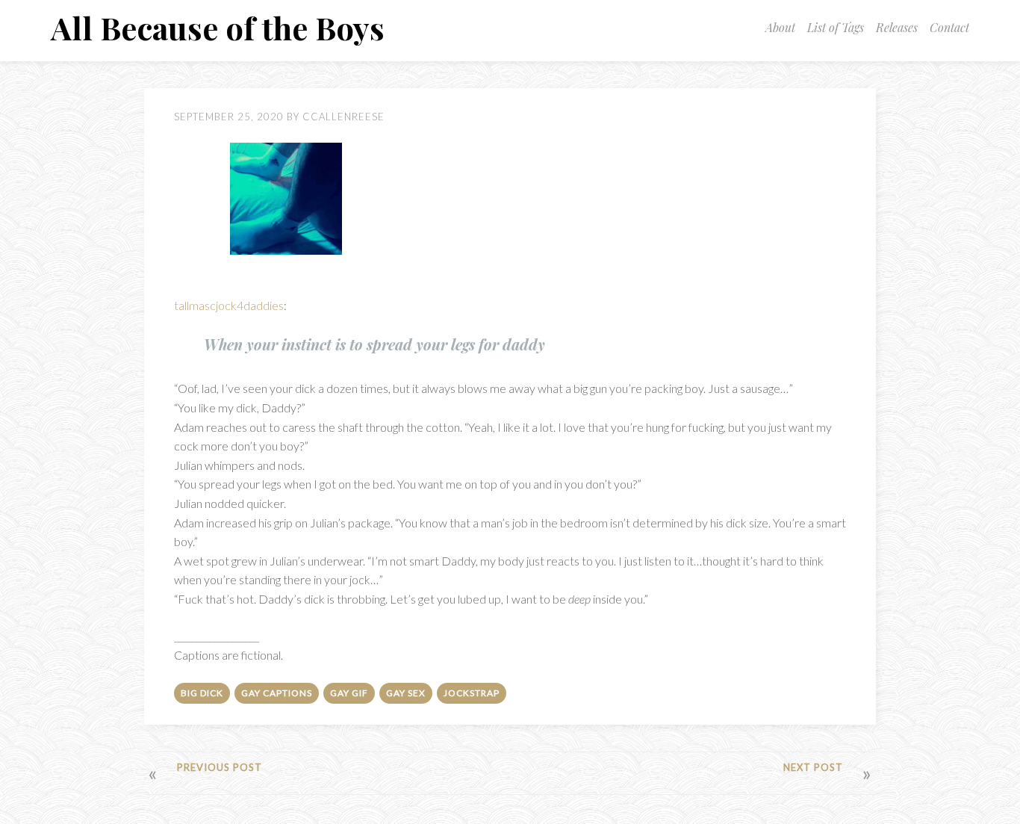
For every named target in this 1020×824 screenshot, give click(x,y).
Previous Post (219, 767)
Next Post (813, 767)
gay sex (406, 692)
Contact (949, 27)
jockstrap (472, 692)
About (780, 27)
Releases (897, 27)
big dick (202, 692)
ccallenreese (343, 117)
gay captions (276, 692)
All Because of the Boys (218, 28)
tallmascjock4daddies (229, 305)
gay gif (349, 692)
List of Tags (835, 27)
